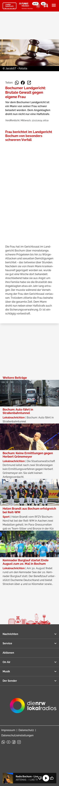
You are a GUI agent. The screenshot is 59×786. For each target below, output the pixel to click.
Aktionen (8, 652)
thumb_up (52, 778)
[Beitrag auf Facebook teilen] (23, 83)
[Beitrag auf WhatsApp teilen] (17, 83)
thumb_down (40, 778)
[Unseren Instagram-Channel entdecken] (19, 742)
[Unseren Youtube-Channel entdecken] (8, 742)
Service (7, 643)
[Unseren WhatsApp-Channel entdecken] (3, 742)
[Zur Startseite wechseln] (9, 5)
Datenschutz (26, 730)
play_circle (46, 778)
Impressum (8, 730)
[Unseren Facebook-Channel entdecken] (14, 742)
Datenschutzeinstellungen (17, 735)
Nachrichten (10, 634)
